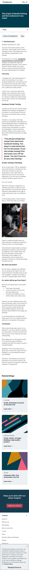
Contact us (5, 543)
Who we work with (7, 528)
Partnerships (5, 525)
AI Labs (4, 531)
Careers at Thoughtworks (10, 36)
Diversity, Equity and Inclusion (10, 537)
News (3, 534)
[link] (14, 506)
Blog (22, 36)
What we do (5, 522)
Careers (4, 540)
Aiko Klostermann (9, 41)
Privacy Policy (8, 564)
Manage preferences (14, 567)
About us (4, 519)
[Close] (27, 546)
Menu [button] (23, 2)
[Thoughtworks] (7, 2)
